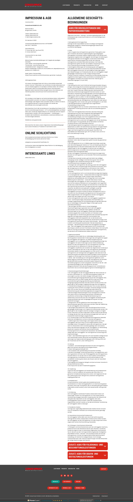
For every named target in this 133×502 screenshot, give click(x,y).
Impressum (105, 496)
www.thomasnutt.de (38, 65)
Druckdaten (87, 5)
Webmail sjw (66, 488)
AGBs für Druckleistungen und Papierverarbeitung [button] (84, 29)
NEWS (77, 468)
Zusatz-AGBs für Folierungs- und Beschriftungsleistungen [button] (86, 446)
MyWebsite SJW (53, 488)
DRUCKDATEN (71, 468)
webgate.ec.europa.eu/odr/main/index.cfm (37, 142)
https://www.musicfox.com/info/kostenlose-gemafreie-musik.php (43, 75)
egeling (78, 481)
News (96, 5)
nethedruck (67, 481)
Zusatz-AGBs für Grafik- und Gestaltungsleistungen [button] (83, 455)
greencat (55, 481)
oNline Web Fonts (30, 157)
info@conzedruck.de (34, 37)
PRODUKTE (64, 468)
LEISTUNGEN (57, 468)
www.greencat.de (36, 120)
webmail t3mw (80, 488)
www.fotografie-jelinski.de (40, 63)
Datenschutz (96, 496)
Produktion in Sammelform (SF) (47, 126)
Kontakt (105, 5)
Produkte (77, 5)
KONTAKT (103, 469)
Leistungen (66, 5)
